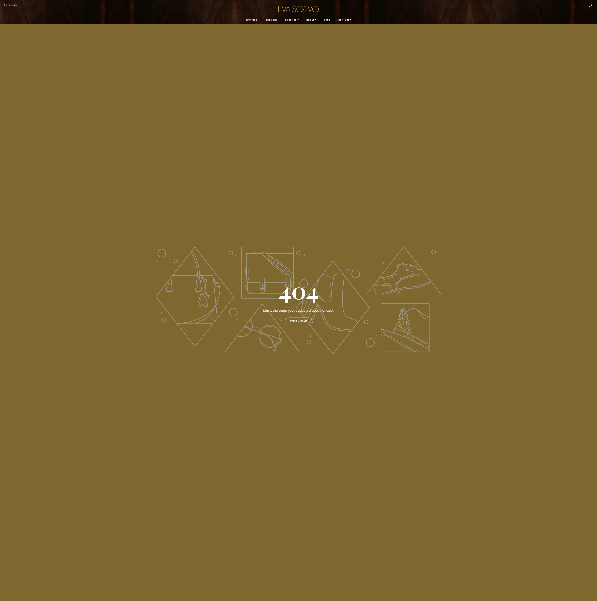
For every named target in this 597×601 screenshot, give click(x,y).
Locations (271, 20)
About (310, 20)
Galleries (291, 20)
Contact (344, 20)
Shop (327, 20)
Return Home (298, 321)
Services (251, 20)
